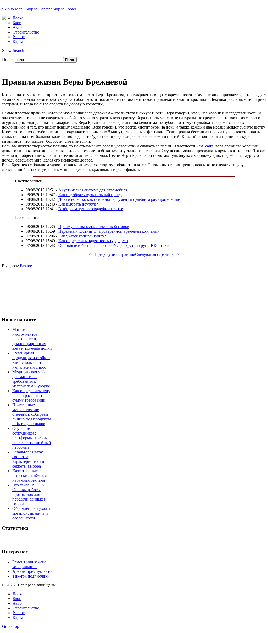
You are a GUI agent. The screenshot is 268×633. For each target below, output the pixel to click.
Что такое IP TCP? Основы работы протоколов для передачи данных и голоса (29, 494)
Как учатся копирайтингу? (82, 236)
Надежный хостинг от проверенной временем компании (109, 231)
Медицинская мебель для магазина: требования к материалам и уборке (31, 379)
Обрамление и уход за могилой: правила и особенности (32, 513)
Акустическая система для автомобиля (92, 190)
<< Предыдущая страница (112, 254)
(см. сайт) (205, 146)
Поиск (8, 59)
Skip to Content (39, 9)
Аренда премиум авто (32, 571)
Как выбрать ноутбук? (78, 204)
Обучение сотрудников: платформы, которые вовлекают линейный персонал (31, 437)
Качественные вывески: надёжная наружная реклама (29, 475)
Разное (26, 266)
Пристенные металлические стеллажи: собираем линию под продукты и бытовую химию (31, 414)
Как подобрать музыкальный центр (90, 194)
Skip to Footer (64, 9)
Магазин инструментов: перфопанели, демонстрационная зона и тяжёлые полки (32, 339)
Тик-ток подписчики (31, 576)
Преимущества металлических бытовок (93, 226)
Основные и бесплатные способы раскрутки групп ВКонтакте (114, 245)
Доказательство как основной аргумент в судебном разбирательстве (119, 199)
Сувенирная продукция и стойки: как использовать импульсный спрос (31, 360)
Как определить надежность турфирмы (93, 240)
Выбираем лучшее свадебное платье (90, 209)
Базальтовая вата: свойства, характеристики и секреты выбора (28, 459)
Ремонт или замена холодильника (29, 564)
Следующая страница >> (157, 254)
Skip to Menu (13, 9)
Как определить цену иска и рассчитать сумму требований (31, 395)
